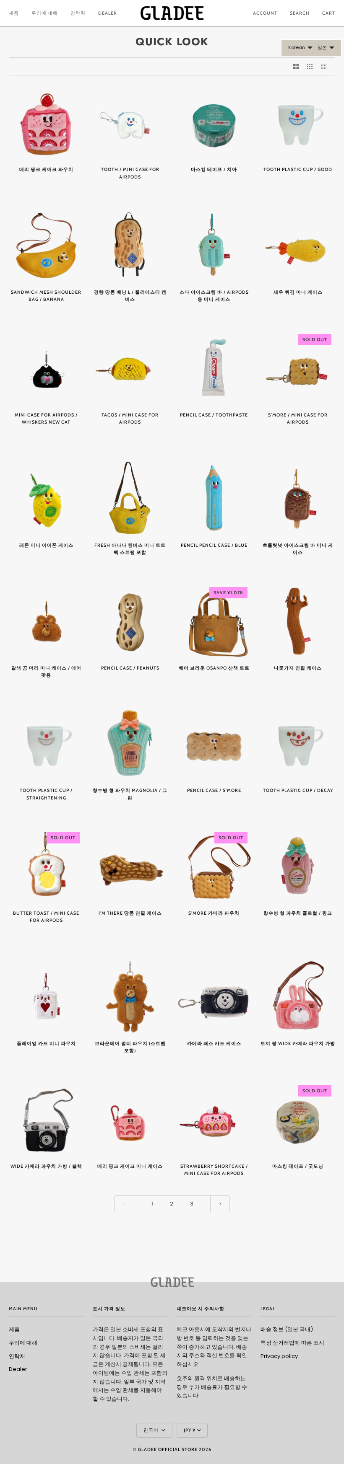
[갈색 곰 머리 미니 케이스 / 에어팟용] (46, 620)
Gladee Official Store (168, 1449)
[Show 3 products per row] (310, 66)
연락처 (17, 1356)
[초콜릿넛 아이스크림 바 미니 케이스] (298, 497)
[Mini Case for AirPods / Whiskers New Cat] (46, 367)
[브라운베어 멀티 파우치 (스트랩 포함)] (130, 996)
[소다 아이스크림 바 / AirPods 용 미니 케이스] (214, 244)
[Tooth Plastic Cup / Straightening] (46, 743)
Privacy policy (279, 1356)
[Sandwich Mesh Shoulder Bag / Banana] (46, 244)
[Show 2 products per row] (296, 66)
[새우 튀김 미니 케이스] (298, 244)
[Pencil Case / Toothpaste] (214, 367)
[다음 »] (220, 1203)
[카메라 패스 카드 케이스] (214, 996)
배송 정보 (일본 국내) (287, 1329)
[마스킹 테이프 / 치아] (214, 122)
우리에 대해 (23, 1343)
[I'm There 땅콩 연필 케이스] (130, 865)
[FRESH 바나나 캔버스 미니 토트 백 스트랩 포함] (130, 497)
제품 (14, 1329)
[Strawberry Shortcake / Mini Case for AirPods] (214, 1118)
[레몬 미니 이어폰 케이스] (46, 497)
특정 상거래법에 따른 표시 (292, 1343)
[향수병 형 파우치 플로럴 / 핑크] (298, 865)
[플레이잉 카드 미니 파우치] (46, 996)
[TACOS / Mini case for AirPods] (130, 367)
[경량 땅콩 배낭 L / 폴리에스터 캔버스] (130, 244)
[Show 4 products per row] (326, 66)
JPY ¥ (189, 1430)
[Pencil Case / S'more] (214, 743)
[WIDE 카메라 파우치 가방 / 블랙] (46, 1118)
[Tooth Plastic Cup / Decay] (298, 743)
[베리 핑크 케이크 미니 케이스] (130, 1118)
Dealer (18, 1369)
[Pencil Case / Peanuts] (130, 620)
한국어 (151, 1430)
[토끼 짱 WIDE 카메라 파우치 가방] (298, 996)
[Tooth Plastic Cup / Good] (298, 122)
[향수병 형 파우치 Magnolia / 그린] (130, 743)
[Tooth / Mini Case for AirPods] (130, 122)
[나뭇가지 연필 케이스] (298, 620)
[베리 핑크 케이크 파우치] (46, 122)
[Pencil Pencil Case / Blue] (214, 497)
